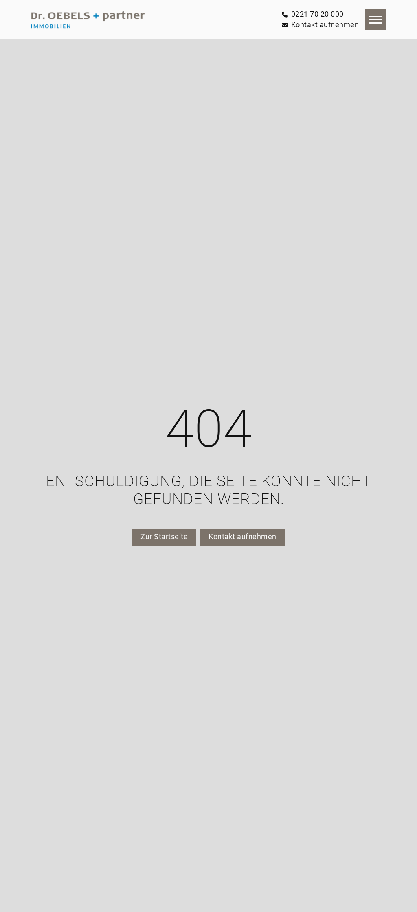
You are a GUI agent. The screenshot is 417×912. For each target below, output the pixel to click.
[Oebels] (88, 19)
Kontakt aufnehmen (242, 537)
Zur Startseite (164, 537)
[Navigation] (375, 19)
